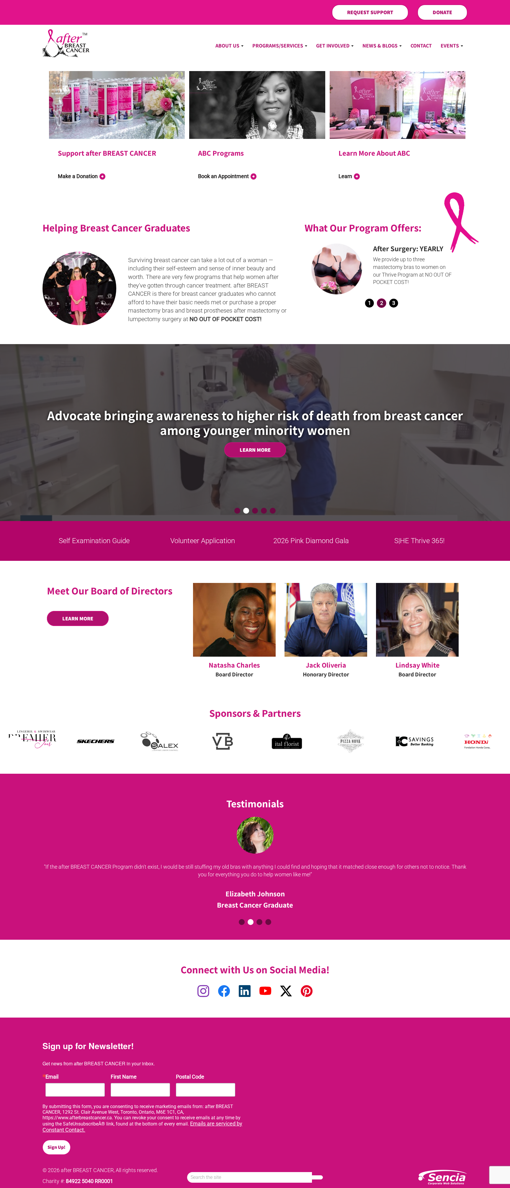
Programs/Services (278, 45)
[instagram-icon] (203, 991)
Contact (421, 45)
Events (450, 45)
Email (51, 1076)
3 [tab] (393, 303)
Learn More (255, 449)
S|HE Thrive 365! (417, 541)
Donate (442, 12)
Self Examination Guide (92, 541)
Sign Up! (57, 1147)
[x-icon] (286, 991)
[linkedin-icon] (245, 991)
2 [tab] (381, 303)
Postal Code (190, 1076)
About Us (228, 45)
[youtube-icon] (265, 991)
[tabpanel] (382, 269)
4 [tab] (264, 511)
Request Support (370, 12)
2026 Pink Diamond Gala (309, 541)
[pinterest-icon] (307, 991)
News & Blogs (380, 45)
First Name (124, 1076)
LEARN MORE (77, 618)
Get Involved (333, 45)
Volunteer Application (201, 541)
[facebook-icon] (224, 991)
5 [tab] (273, 511)
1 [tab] (369, 303)
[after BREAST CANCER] (65, 43)
